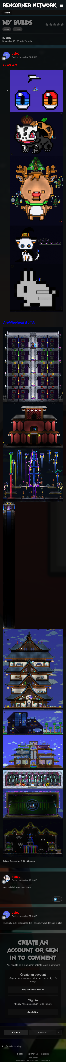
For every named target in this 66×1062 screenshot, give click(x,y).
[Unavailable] (36, 90)
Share (17, 1032)
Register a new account (33, 989)
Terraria (28, 41)
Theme (20, 1054)
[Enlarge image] (36, 133)
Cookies (45, 1054)
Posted (24, 57)
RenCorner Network (29, 5)
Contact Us (32, 1054)
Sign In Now (33, 1012)
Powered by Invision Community (33, 1060)
